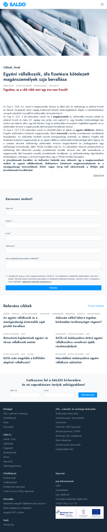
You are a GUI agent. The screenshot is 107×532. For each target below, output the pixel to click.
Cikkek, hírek (11, 67)
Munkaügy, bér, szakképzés (69, 435)
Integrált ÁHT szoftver (13, 512)
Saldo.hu (7, 434)
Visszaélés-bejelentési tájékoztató (71, 499)
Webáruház (8, 524)
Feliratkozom (87, 394)
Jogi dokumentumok (65, 481)
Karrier (6, 457)
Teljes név (10, 208)
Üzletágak (7, 409)
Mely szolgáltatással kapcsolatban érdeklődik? (23, 258)
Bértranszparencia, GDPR (68, 431)
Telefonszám (11, 246)
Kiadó (6, 422)
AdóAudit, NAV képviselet (68, 426)
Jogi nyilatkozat (62, 494)
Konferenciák (9, 477)
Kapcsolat (7, 461)
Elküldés (53, 287)
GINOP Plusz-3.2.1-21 (66, 503)
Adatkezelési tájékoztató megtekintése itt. (37, 281)
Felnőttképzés (9, 418)
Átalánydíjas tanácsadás (67, 413)
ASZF (58, 485)
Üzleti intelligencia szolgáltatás (17, 508)
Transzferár (61, 422)
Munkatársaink (9, 452)
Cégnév (9, 221)
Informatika (8, 426)
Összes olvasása (96, 305)
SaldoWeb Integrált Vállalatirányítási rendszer (24, 503)
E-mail (8, 233)
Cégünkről (8, 448)
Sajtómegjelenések (12, 466)
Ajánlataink (8, 443)
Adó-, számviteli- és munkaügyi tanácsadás (76, 409)
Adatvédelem (62, 490)
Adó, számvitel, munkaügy (15, 413)
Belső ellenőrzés (63, 440)
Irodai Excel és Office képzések (18, 491)
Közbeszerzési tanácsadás (68, 444)
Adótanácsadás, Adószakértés (70, 418)
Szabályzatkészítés (64, 449)
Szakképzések (10, 482)
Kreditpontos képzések (14, 486)
